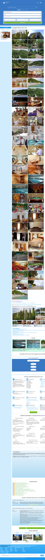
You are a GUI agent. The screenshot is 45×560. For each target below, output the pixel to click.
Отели (23, 9)
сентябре (32, 304)
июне (26, 304)
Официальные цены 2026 (18, 545)
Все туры (26, 9)
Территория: (14, 326)
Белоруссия (2, 551)
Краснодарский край (18, 547)
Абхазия (11, 547)
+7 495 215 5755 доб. (5, 38)
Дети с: (24, 326)
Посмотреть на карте (29, 305)
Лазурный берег (27, 532)
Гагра (11, 548)
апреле (23, 304)
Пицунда (11, 550)
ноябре (37, 304)
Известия (38, 532)
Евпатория (2, 550)
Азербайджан (3, 552)
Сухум (11, 551)
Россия (6, 547)
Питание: (24, 325)
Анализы (42, 382)
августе (30, 304)
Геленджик (16, 550)
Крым (1, 547)
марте (20, 304)
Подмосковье (7, 551)
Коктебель (23, 551)
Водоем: (35, 326)
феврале (18, 304)
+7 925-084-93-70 (4, 39)
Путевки (15, 546)
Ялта (1, 548)
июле (27, 304)
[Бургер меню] (40, 2)
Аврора (17, 532)
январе (16, 304)
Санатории (19, 9)
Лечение (29, 545)
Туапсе (16, 551)
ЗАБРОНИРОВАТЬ (33, 412)
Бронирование (25, 545)
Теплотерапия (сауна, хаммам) (31, 399)
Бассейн (42, 384)
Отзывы (34, 545)
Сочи (6, 548)
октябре (35, 304)
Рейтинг (21, 546)
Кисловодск (7, 552)
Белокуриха (7, 550)
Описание (12, 545)
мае (24, 304)
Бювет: (35, 325)
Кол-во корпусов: (15, 325)
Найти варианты (22, 22)
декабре (39, 304)
